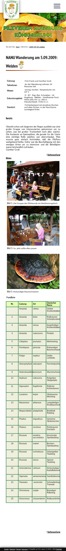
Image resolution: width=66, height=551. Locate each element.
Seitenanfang (53, 155)
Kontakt (6, 549)
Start (18, 47)
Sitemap (18, 549)
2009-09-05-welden (37, 47)
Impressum (25, 549)
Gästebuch (12, 549)
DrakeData (59, 549)
